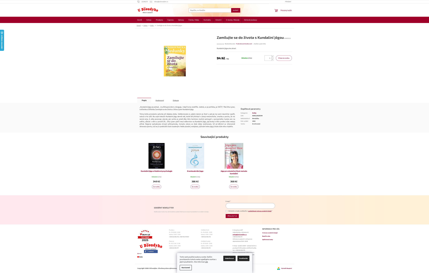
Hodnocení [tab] (160, 100)
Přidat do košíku (283, 58)
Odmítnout (229, 258)
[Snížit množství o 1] (272, 59)
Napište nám (266, 236)
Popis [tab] (144, 100)
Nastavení (186, 267)
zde (206, 262)
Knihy (254, 113)
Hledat (235, 10)
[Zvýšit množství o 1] (272, 57)
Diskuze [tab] (176, 100)
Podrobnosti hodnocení (244, 44)
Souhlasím (243, 258)
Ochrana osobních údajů (269, 233)
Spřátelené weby (267, 240)
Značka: (260, 44)
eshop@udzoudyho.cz (240, 235)
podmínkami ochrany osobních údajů (259, 211)
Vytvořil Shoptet (286, 268)
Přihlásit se (232, 216)
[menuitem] (139, 20)
